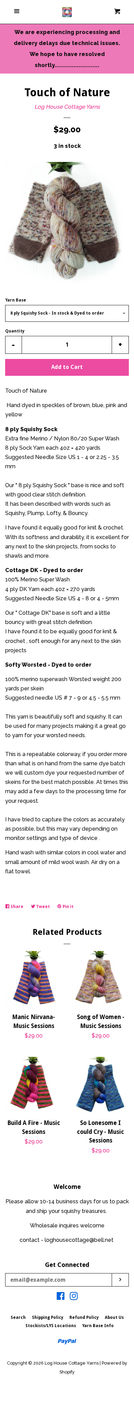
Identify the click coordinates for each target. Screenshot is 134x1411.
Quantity (14, 331)
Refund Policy (84, 1317)
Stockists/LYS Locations (50, 1325)
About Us (114, 1317)
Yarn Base (15, 300)
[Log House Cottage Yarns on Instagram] (74, 1297)
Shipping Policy (47, 1317)
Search (18, 1317)
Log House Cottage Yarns (67, 106)
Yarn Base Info (98, 1325)
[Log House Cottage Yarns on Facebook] (60, 1297)
